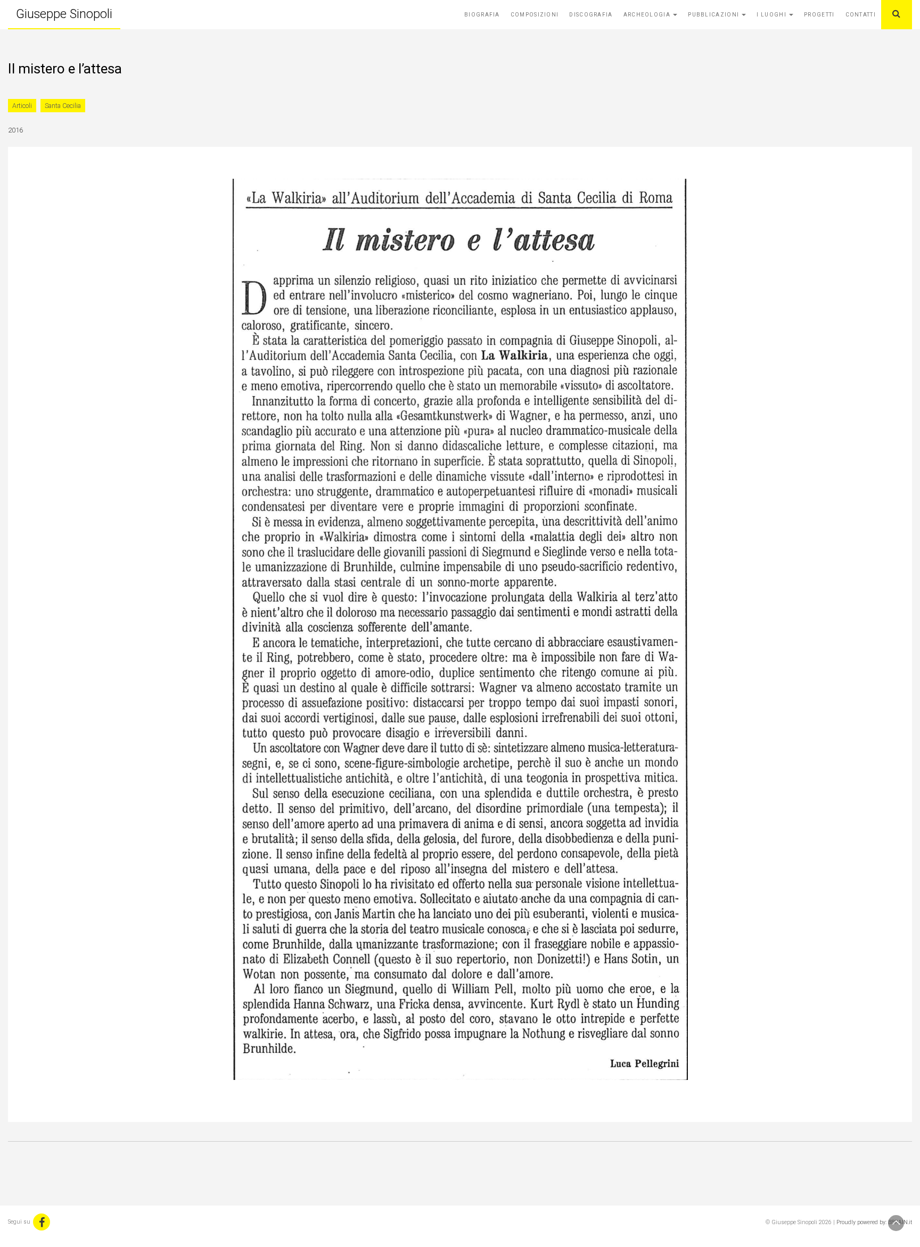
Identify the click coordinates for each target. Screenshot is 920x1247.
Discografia (590, 15)
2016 (15, 130)
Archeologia (647, 15)
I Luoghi (772, 15)
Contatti (860, 15)
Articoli (22, 106)
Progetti (819, 15)
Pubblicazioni (714, 15)
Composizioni (535, 15)
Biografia (482, 15)
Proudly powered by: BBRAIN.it (874, 1222)
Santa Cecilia (63, 106)
